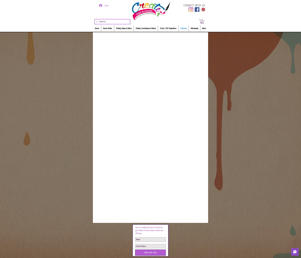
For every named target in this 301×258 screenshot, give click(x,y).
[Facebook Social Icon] (197, 9)
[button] (202, 21)
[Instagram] (190, 9)
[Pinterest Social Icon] (203, 9)
